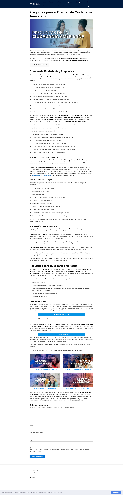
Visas (88, 2)
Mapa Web (32, 477)
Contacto (81, 6)
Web (31, 440)
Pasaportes (69, 2)
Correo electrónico (36, 432)
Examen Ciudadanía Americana (66, 6)
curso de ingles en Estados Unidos (41, 175)
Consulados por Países (55, 2)
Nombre (32, 425)
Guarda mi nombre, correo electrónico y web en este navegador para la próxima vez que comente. (60, 450)
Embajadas (79, 2)
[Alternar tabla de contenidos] (45, 65)
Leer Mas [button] (59, 492)
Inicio (44, 2)
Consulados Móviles (48, 6)
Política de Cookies (35, 467)
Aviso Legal (33, 472)
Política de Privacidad (36, 470)
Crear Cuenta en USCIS (61, 334)
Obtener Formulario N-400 (61, 314)
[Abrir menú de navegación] (88, 6)
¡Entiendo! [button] (116, 492)
